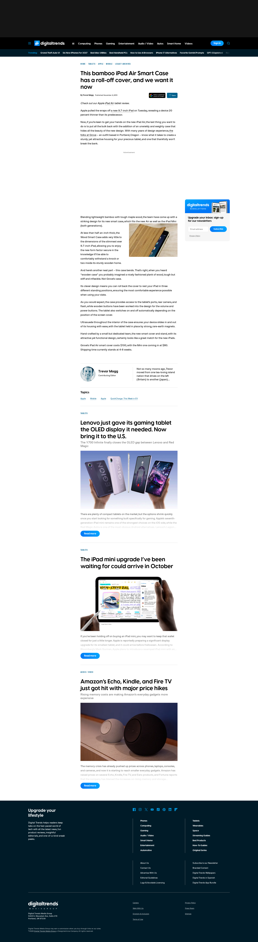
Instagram (140, 809)
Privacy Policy (194, 236)
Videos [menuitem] (188, 43)
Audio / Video (147, 835)
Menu (29, 43)
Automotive (146, 850)
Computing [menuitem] (84, 43)
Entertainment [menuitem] (126, 43)
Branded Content (200, 868)
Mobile (93, 398)
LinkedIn (170, 809)
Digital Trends (44, 47)
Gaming (144, 830)
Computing (145, 825)
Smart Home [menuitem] (174, 43)
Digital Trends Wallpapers (204, 872)
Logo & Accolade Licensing (152, 882)
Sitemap (188, 914)
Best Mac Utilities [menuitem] (98, 52)
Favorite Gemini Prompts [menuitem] (192, 52)
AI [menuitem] (73, 43)
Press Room (189, 908)
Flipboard (176, 809)
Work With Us (138, 908)
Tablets (196, 820)
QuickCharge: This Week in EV (124, 398)
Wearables (198, 825)
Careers (136, 903)
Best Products (199, 840)
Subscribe (218, 229)
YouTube (152, 809)
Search (228, 43)
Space (196, 830)
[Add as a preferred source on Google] (157, 95)
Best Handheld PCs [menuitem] (118, 52)
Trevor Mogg (88, 95)
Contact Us (145, 868)
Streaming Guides (201, 835)
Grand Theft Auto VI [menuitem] (50, 52)
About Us (144, 863)
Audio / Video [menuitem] (145, 43)
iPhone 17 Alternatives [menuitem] (166, 52)
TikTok (158, 809)
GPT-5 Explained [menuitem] (215, 52)
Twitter (146, 809)
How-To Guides (200, 845)
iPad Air (109, 103)
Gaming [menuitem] (110, 43)
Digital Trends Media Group (45, 931)
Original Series (200, 850)
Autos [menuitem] (160, 43)
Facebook (134, 809)
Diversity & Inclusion (141, 914)
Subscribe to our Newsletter (205, 863)
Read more (90, 533)
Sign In (217, 43)
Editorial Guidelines (149, 877)
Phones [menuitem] (98, 43)
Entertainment (147, 845)
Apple (83, 398)
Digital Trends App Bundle (204, 882)
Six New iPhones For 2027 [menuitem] (75, 52)
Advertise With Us (148, 872)
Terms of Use (138, 919)
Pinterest (164, 809)
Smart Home (146, 840)
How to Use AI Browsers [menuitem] (141, 52)
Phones (143, 820)
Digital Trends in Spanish (204, 877)
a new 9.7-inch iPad (122, 110)
